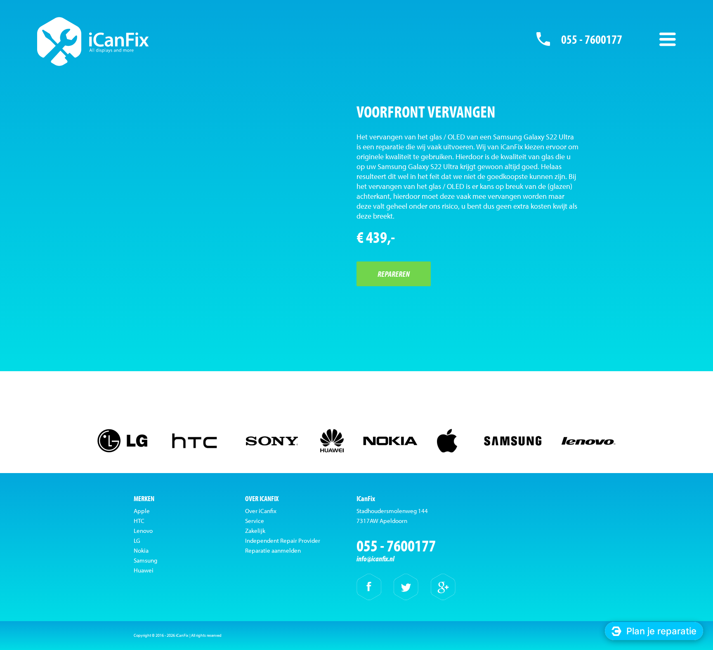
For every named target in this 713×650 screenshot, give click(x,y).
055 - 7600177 (591, 39)
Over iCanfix (260, 511)
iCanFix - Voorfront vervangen (93, 41)
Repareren (394, 273)
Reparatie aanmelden (273, 550)
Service (254, 521)
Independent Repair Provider (282, 540)
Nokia (141, 550)
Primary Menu (667, 39)
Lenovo (143, 531)
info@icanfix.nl (375, 558)
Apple (142, 511)
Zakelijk (255, 531)
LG (137, 540)
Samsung (145, 560)
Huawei (143, 570)
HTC (139, 521)
